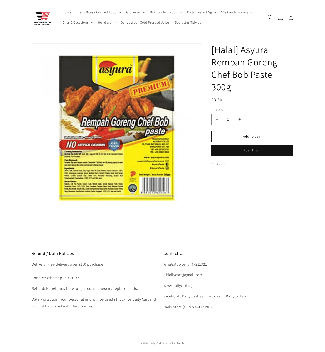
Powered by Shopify (173, 343)
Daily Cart (155, 343)
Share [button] (221, 164)
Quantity (217, 110)
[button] (98, 12)
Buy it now (252, 150)
